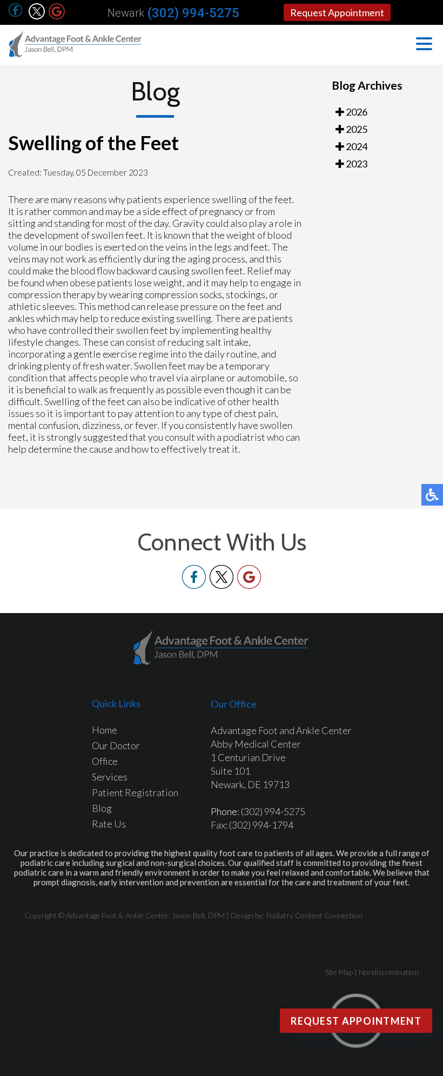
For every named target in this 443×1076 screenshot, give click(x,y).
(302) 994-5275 (193, 12)
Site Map (339, 972)
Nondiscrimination (389, 972)
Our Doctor (116, 745)
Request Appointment (337, 12)
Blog (102, 808)
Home (104, 730)
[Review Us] (56, 16)
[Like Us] (194, 585)
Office (105, 761)
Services (109, 777)
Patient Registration (135, 792)
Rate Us (109, 824)
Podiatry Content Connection (314, 915)
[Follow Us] (36, 16)
